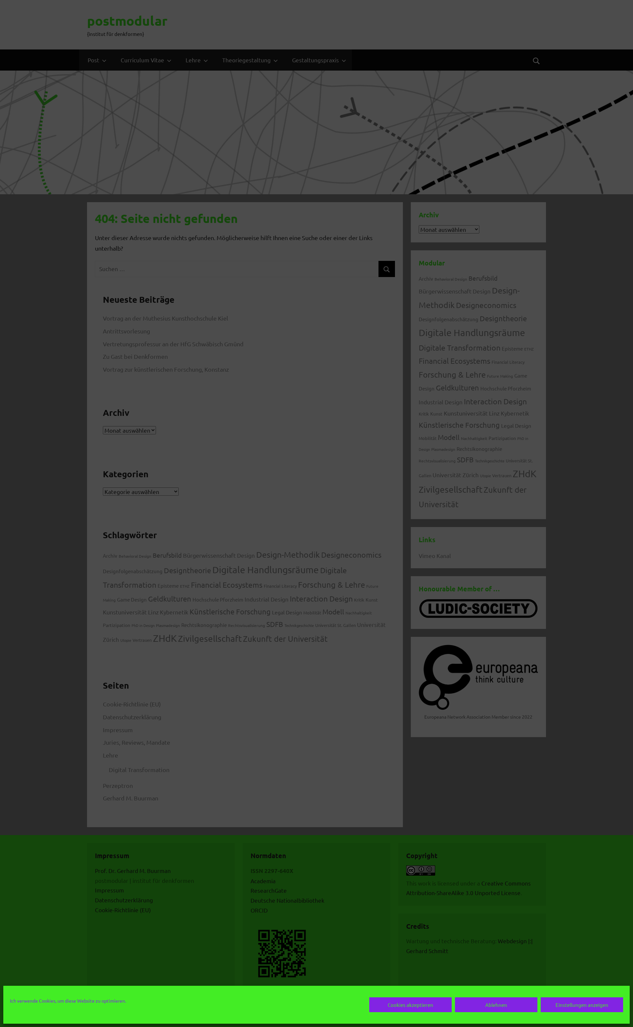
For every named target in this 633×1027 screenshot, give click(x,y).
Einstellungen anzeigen (582, 1005)
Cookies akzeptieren (410, 1005)
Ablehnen (496, 1005)
